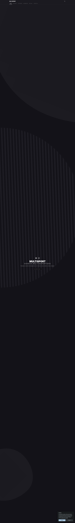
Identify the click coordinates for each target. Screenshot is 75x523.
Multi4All (30, 3)
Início (11, 3)
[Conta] (65, 1)
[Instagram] (39, 258)
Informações (25, 3)
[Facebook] (36, 258)
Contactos (36, 3)
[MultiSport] (12, 1)
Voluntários (20, 3)
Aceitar (62, 520)
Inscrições (15, 3)
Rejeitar (69, 520)
